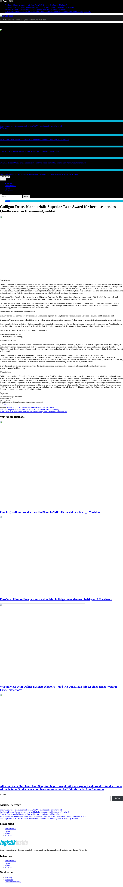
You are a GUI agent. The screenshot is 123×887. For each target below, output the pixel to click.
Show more (5, 177)
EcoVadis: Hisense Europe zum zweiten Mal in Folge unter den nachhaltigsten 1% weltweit (39, 7)
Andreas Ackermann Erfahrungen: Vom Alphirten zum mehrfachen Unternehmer (35, 9)
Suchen (3, 794)
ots (5, 404)
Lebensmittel (40, 407)
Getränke (25, 407)
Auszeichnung (11, 407)
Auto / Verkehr (10, 186)
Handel (2, 121)
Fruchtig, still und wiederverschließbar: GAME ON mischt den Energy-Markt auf (36, 5)
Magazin (8, 833)
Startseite (8, 183)
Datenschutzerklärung (13, 882)
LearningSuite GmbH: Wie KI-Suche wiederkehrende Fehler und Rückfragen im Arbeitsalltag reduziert (39, 174)
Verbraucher (50, 407)
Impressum (9, 880)
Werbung (8, 877)
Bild (19, 407)
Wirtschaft (3, 146)
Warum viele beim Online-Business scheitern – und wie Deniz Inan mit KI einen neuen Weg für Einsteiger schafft (48, 12)
